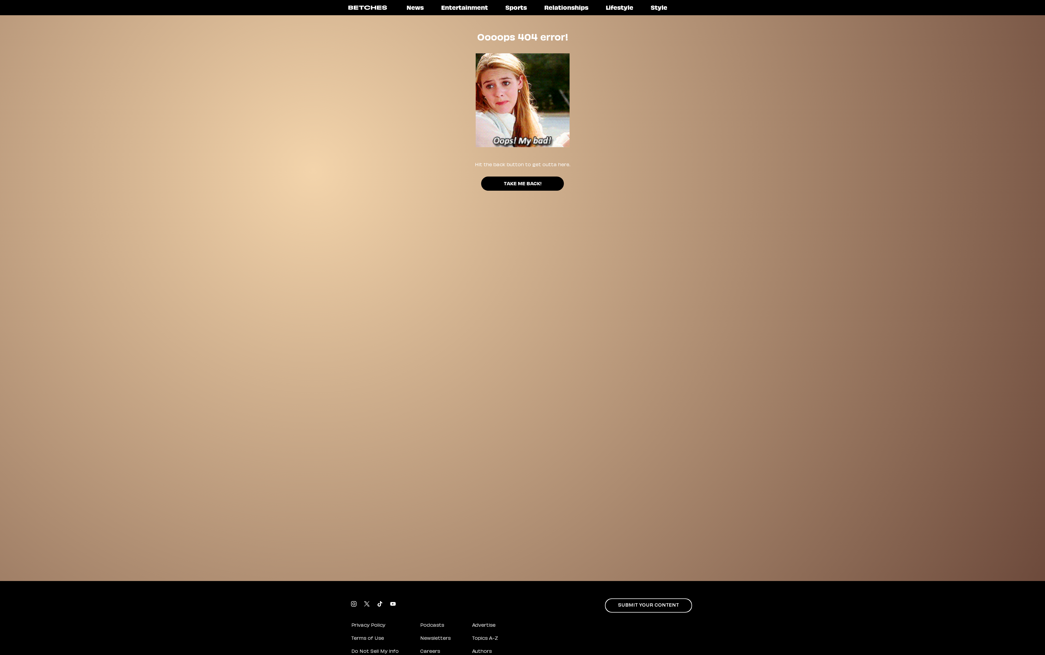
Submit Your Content (648, 605)
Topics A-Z (485, 639)
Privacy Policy (368, 625)
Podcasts (432, 625)
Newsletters (435, 639)
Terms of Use (367, 639)
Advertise (484, 625)
